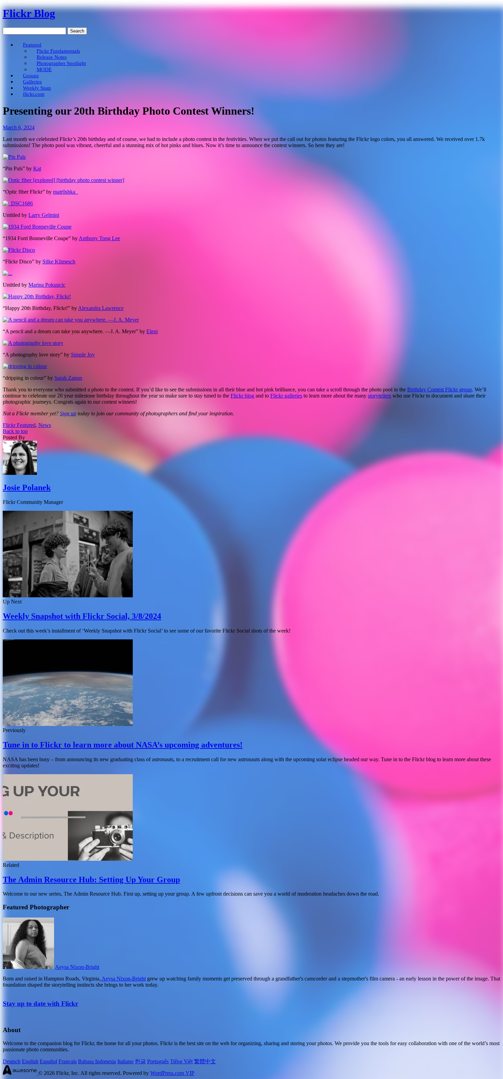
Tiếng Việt (181, 1061)
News (44, 425)
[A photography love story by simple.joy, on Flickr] (33, 343)
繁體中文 (205, 1061)
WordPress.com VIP (172, 1073)
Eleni (152, 331)
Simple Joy (83, 355)
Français (68, 1061)
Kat (37, 168)
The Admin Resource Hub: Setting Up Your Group (91, 879)
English (30, 1061)
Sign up (68, 413)
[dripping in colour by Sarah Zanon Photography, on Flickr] (25, 366)
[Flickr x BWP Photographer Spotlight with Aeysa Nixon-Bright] (28, 967)
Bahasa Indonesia (97, 1061)
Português (158, 1061)
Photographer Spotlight (61, 63)
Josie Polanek (27, 487)
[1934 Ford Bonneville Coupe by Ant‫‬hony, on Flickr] (37, 227)
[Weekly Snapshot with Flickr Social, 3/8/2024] (68, 595)
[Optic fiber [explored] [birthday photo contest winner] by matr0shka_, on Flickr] (63, 180)
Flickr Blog (29, 13)
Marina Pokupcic (46, 285)
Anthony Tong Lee (99, 238)
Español (48, 1061)
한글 (140, 1061)
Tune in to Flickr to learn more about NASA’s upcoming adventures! (123, 744)
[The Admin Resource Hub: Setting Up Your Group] (68, 859)
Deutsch (12, 1061)
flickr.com (33, 94)
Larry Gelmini (43, 215)
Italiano (125, 1061)
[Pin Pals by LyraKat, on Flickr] (14, 157)
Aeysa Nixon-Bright (77, 967)
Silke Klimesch (58, 261)
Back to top (15, 431)
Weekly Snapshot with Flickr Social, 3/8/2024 (82, 616)
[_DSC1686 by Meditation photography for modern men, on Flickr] (18, 203)
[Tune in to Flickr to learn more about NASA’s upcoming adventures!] (68, 724)
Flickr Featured (19, 425)
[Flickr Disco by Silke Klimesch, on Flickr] (19, 250)
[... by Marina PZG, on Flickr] (7, 273)
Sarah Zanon (68, 378)
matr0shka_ (65, 192)
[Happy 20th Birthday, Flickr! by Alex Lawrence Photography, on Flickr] (37, 296)
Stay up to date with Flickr (40, 1003)
